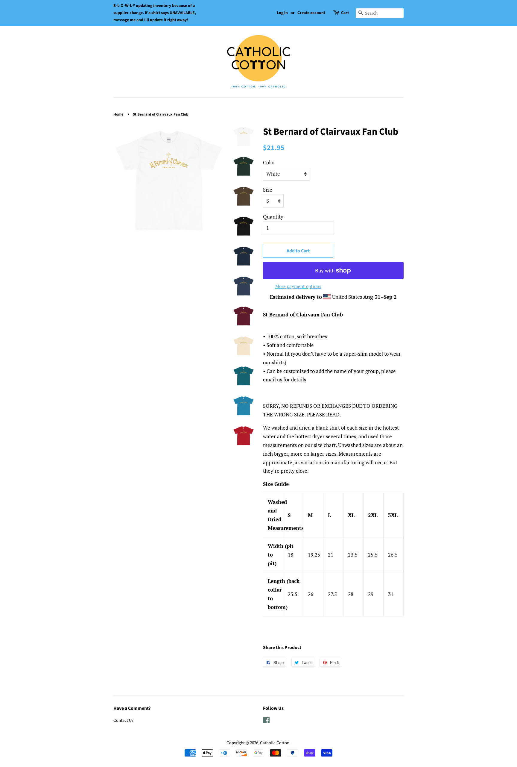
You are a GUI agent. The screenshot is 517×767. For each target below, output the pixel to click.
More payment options (298, 286)
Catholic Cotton (274, 742)
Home (118, 114)
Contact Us (123, 720)
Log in (282, 13)
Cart (345, 13)
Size (267, 189)
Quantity (273, 216)
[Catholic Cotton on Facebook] (266, 721)
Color (269, 162)
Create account (311, 13)
